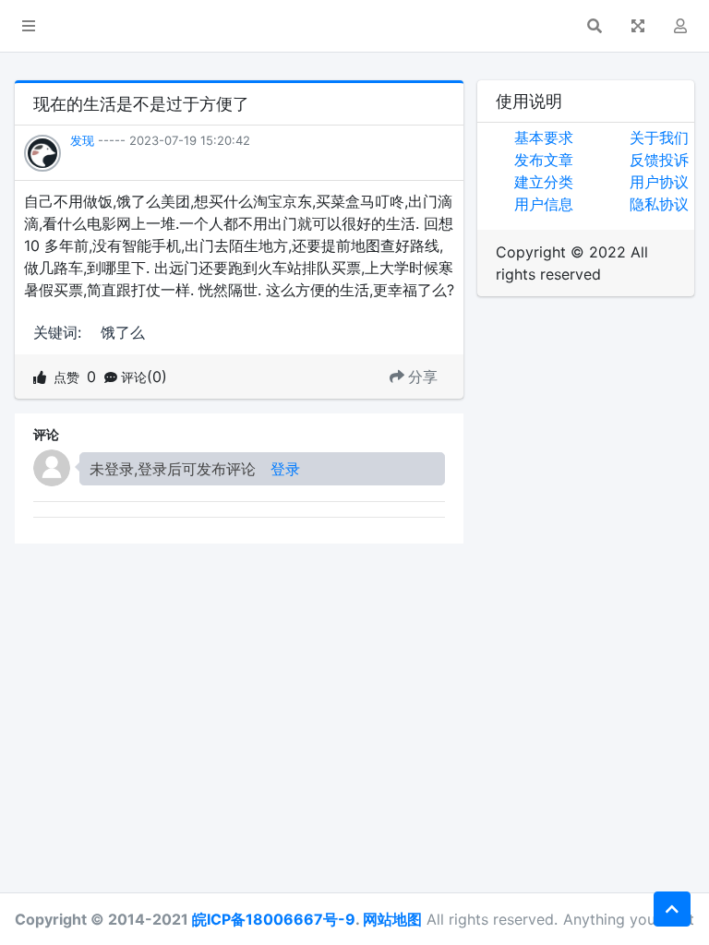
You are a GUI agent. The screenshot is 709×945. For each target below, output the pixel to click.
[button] (28, 25)
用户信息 (543, 204)
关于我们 (659, 137)
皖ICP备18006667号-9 (273, 919)
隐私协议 (659, 204)
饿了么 (123, 332)
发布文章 (543, 159)
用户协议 (659, 182)
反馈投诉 (659, 159)
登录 (285, 469)
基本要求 (543, 137)
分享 (423, 376)
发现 (82, 140)
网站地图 (392, 919)
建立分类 (543, 182)
